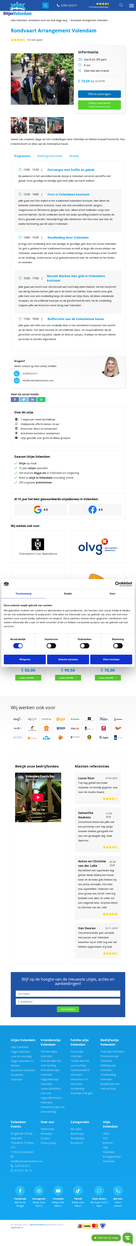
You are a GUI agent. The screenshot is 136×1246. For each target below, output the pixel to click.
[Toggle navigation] (131, 5)
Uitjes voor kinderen (108, 1138)
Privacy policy (48, 1143)
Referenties (47, 1129)
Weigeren (24, 659)
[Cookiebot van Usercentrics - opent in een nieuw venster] (117, 584)
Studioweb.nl (17, 1227)
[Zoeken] (45, 5)
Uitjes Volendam (23, 1040)
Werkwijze (46, 1133)
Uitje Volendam (19, 1047)
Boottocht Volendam (23, 1070)
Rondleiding (77, 1138)
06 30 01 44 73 (22, 1170)
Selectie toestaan (68, 659)
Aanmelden (68, 1009)
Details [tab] (68, 593)
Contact (45, 1138)
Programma (22, 156)
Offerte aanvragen (99, 94)
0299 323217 (22, 1166)
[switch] (51, 645)
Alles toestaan (111, 659)
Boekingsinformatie (49, 156)
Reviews (74, 156)
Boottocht (76, 1143)
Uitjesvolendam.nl (37, 1224)
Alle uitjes (75, 1129)
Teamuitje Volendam (112, 1051)
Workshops (77, 1133)
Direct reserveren (99, 104)
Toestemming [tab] (23, 593)
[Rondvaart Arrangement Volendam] (54, 79)
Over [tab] (112, 593)
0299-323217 (68, 5)
